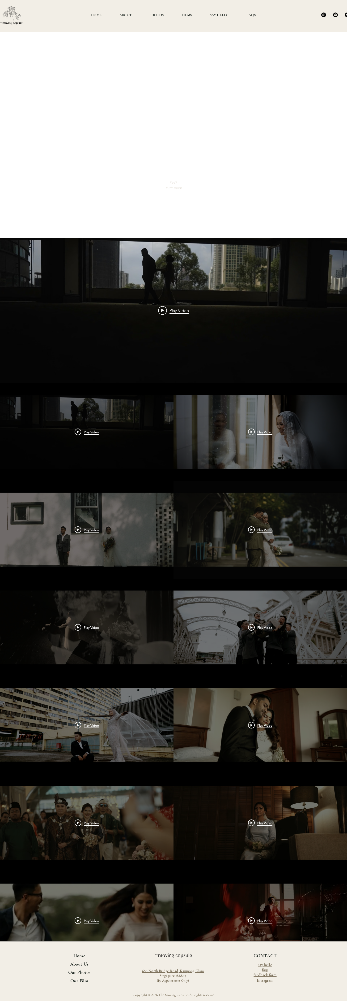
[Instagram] (323, 15)
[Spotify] (335, 15)
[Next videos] (341, 676)
